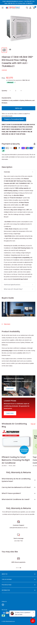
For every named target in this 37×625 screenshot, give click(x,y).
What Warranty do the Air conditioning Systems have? (16, 480)
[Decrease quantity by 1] (10, 90)
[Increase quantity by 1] (21, 90)
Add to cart (18, 108)
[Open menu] (2, 7)
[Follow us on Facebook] (3, 604)
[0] (34, 8)
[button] (18, 172)
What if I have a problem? (11, 493)
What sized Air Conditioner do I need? (16, 499)
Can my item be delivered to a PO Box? (16, 487)
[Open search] (27, 8)
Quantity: (4, 90)
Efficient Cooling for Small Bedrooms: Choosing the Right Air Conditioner (16, 460)
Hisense (4, 70)
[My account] (30, 8)
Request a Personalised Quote (14, 119)
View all (33, 424)
